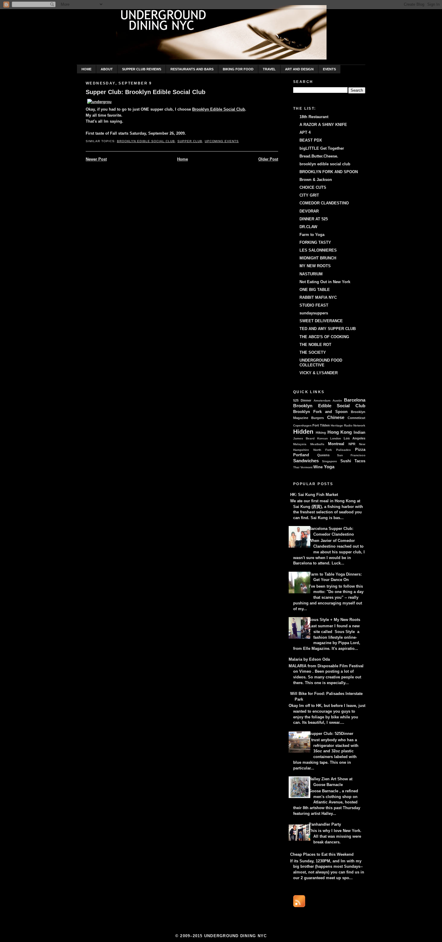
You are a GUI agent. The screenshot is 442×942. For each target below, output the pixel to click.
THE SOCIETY (312, 352)
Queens (323, 455)
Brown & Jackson (315, 180)
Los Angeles (354, 438)
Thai (296, 467)
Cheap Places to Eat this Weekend (322, 854)
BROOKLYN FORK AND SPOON (328, 172)
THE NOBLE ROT (315, 345)
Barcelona (354, 399)
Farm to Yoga (311, 235)
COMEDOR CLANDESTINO (324, 203)
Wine (318, 467)
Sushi (345, 461)
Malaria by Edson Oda (309, 659)
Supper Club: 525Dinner (331, 734)
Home (86, 69)
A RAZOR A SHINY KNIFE (323, 125)
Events (329, 69)
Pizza (360, 450)
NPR (351, 444)
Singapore (329, 461)
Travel (269, 69)
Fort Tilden (321, 425)
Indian (359, 432)
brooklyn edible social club (324, 164)
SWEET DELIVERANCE (321, 321)
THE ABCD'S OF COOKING (324, 337)
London (335, 438)
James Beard (304, 438)
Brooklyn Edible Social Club (218, 109)
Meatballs (317, 444)
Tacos (360, 461)
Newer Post (96, 159)
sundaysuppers (313, 313)
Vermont (306, 467)
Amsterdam (322, 400)
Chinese (335, 417)
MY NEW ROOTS (315, 266)
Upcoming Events (222, 141)
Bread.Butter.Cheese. (318, 156)
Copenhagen (302, 425)
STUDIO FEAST (313, 305)
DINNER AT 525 (313, 219)
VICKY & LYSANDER (318, 373)
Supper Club (189, 141)
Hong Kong (339, 432)
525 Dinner (302, 400)
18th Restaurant (313, 117)
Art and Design (299, 69)
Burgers (317, 418)
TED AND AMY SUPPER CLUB (327, 329)
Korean (322, 438)
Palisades (343, 449)
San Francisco (351, 455)
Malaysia (299, 444)
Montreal (336, 444)
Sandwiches (306, 460)
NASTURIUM (311, 274)
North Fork (322, 449)
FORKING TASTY (315, 242)
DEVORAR (309, 211)
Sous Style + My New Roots (334, 620)
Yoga (329, 466)
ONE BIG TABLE (314, 290)
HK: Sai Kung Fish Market (314, 495)
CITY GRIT (309, 195)
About (107, 69)
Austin (337, 400)
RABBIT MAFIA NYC (318, 297)
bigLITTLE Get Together (321, 148)
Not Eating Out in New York (324, 282)
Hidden (303, 431)
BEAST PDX (310, 140)
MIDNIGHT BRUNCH (317, 258)
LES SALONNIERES (318, 250)
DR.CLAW (308, 227)
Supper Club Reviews (141, 69)
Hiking (321, 432)
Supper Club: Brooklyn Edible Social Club (145, 92)
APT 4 (305, 132)
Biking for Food (238, 69)
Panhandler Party (325, 824)
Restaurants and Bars (191, 69)
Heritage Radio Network (348, 425)
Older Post (268, 159)
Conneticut (356, 418)
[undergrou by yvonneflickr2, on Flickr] (99, 102)
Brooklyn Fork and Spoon (320, 412)
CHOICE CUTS (312, 187)
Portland (301, 455)
